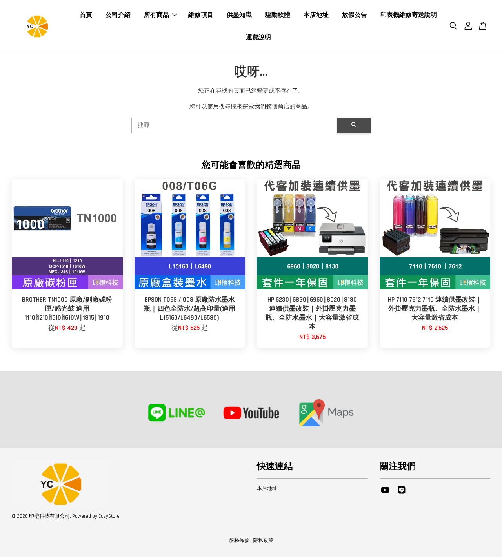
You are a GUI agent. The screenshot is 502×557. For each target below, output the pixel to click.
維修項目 (200, 15)
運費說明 (258, 37)
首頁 (86, 15)
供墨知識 (239, 15)
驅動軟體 (277, 15)
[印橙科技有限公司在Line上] (401, 494)
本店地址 (316, 15)
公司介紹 (118, 15)
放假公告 (354, 15)
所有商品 (156, 15)
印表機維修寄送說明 (408, 15)
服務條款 (239, 540)
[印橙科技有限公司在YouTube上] (385, 494)
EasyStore (109, 516)
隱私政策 (263, 540)
